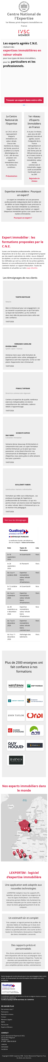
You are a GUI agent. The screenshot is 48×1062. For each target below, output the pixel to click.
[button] (17, 851)
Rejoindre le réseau (7, 1014)
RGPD (3, 1022)
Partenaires (4, 1012)
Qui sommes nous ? (7, 1009)
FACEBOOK (4, 1049)
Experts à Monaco (6, 1027)
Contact (3, 1017)
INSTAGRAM (4, 1047)
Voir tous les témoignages (15, 520)
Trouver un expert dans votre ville (24, 100)
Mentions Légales (6, 1019)
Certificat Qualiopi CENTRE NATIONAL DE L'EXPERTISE (17, 999)
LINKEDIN (4, 1044)
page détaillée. (32, 268)
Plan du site (4, 1025)
